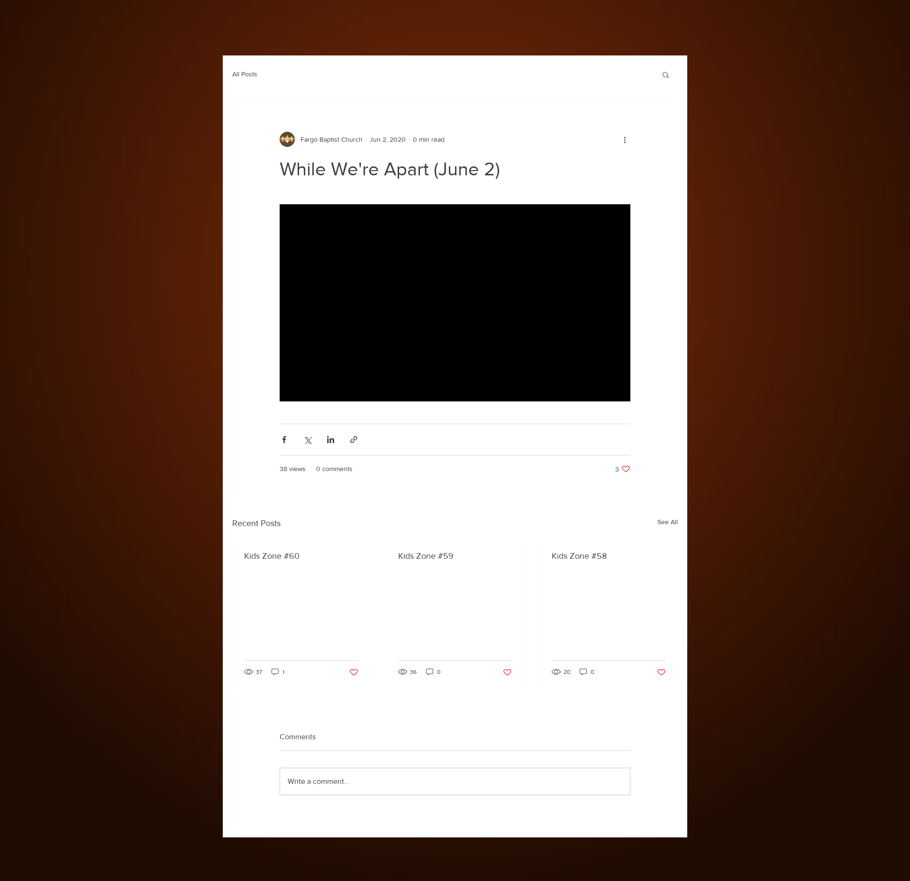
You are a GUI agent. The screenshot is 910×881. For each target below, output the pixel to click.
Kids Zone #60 (272, 556)
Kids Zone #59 (426, 556)
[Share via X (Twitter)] (307, 439)
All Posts (244, 74)
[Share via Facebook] (284, 439)
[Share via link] (353, 439)
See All (667, 522)
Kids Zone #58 (579, 556)
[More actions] (624, 139)
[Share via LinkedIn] (330, 439)
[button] (665, 74)
